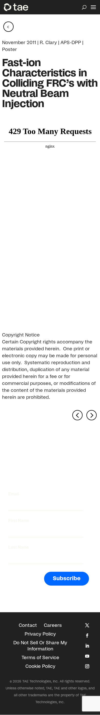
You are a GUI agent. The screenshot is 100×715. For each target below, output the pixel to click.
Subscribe (67, 578)
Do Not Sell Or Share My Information (40, 646)
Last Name (18, 547)
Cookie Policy (40, 666)
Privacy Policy (40, 634)
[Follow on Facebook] (87, 635)
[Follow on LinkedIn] (87, 646)
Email (13, 494)
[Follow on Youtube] (87, 656)
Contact (28, 625)
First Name (18, 520)
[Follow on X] (87, 625)
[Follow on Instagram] (87, 666)
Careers (53, 625)
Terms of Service (40, 658)
